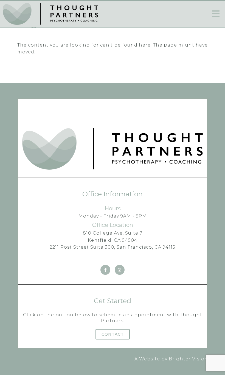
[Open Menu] (216, 13)
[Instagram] (120, 270)
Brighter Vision (188, 359)
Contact (113, 334)
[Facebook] (105, 270)
